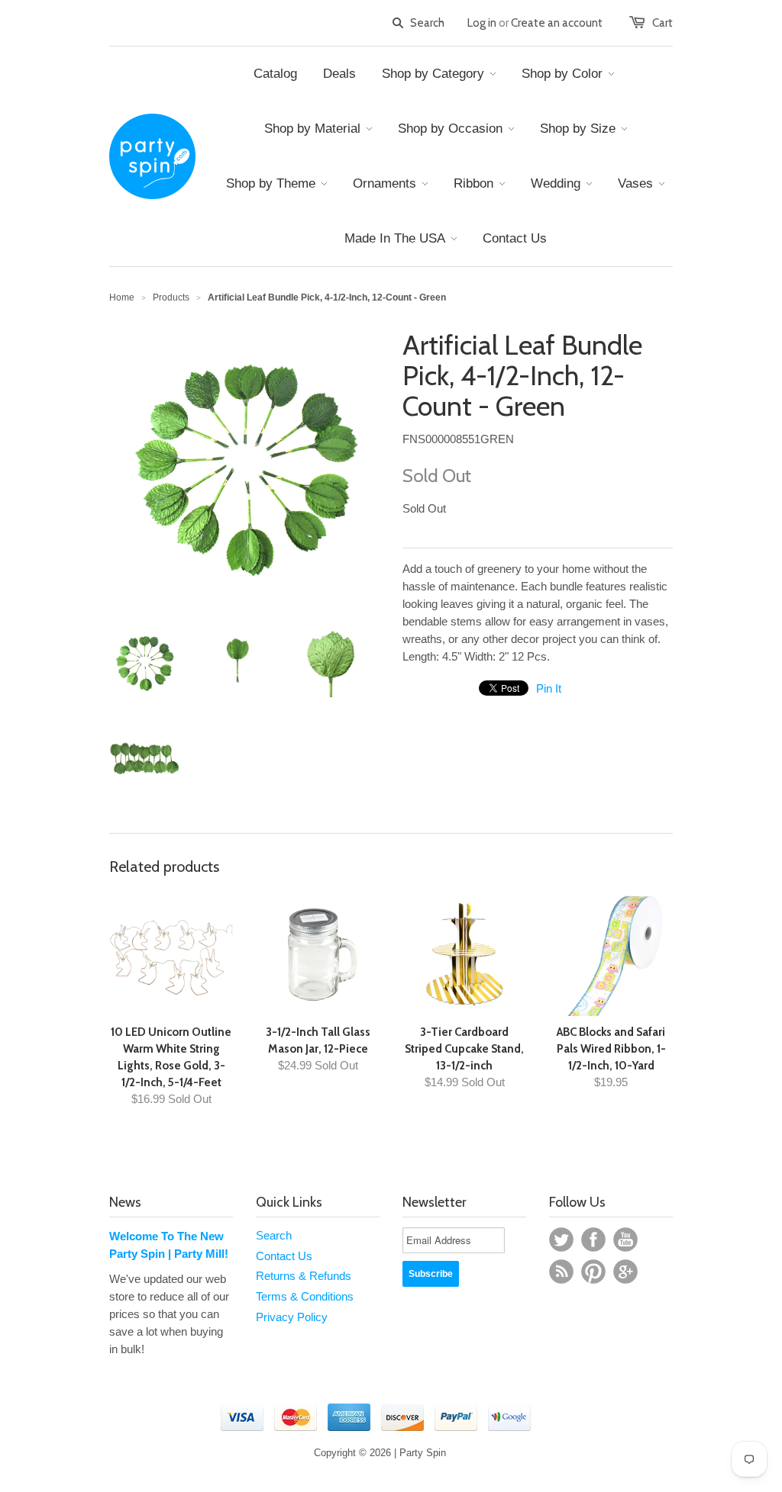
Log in (481, 23)
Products (171, 297)
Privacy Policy (292, 1316)
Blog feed (561, 1271)
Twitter (561, 1239)
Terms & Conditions (305, 1296)
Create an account (557, 23)
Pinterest (593, 1271)
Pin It (548, 688)
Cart (662, 23)
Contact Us (284, 1255)
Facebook (593, 1239)
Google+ (625, 1271)
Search (274, 1235)
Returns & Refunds (303, 1275)
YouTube (625, 1239)
